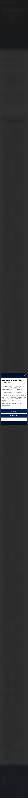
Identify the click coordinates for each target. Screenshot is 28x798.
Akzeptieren (14, 415)
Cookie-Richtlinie (6, 405)
